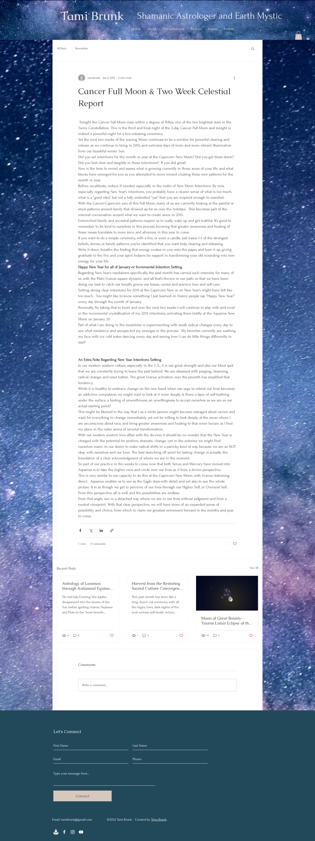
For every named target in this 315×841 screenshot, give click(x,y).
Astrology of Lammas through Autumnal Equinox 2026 (87, 586)
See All (254, 567)
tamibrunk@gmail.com (76, 819)
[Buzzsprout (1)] (55, 832)
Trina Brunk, (159, 819)
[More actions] (234, 77)
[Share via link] (112, 530)
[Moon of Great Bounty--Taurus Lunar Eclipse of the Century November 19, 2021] (227, 593)
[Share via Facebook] (80, 530)
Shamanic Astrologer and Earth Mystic (209, 16)
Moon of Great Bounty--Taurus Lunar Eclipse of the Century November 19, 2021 (226, 621)
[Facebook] (64, 832)
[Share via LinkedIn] (101, 530)
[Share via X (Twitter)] (91, 530)
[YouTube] (81, 832)
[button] (298, 35)
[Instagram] (72, 832)
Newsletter (81, 48)
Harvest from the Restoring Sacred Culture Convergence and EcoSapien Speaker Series (157, 586)
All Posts (61, 48)
